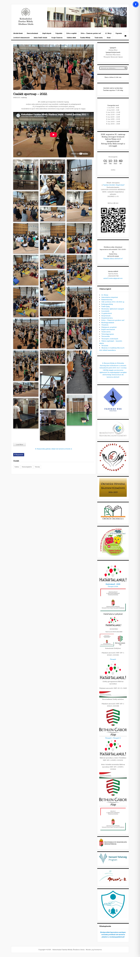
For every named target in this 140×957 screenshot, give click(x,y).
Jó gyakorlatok (106, 313)
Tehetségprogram (107, 334)
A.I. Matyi (108, 33)
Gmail (108, 38)
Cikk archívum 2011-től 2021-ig (112, 302)
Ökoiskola (104, 325)
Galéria (16, 467)
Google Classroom (57, 38)
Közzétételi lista (107, 318)
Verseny (37, 467)
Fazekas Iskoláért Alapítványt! (113, 185)
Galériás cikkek (71, 38)
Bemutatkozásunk (32, 33)
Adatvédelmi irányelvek (109, 297)
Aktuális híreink (18, 33)
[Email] (125, 35)
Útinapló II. (117, 738)
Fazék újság (105, 306)
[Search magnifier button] (125, 68)
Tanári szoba (98, 38)
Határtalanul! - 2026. (113, 584)
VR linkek (104, 345)
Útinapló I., (109, 738)
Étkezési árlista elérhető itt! (113, 258)
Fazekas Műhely (85, 38)
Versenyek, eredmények (109, 339)
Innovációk (105, 311)
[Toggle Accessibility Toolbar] (135, 4)
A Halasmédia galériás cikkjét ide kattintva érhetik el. (53, 449)
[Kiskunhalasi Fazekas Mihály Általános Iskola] (25, 25)
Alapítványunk (46, 33)
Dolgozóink (58, 33)
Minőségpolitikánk (107, 322)
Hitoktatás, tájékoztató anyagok (112, 309)
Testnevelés (105, 336)
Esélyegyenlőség (107, 304)
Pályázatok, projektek (109, 327)
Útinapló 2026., (113, 586)
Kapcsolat (119, 33)
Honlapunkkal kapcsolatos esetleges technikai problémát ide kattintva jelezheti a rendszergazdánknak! (113, 934)
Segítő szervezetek (108, 329)
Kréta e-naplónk (71, 33)
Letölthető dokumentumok (21, 38)
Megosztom (19, 454)
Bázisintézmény (106, 299)
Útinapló (113, 659)
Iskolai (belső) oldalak (40, 38)
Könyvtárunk (105, 316)
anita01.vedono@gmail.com (113, 278)
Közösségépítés (27, 467)
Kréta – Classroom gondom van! (91, 33)
